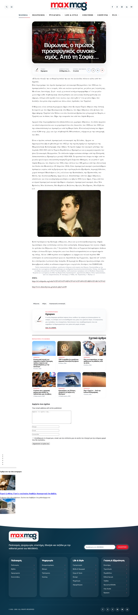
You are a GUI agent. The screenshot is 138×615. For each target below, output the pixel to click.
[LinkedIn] (127, 7)
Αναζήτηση (122, 547)
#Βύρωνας (36, 303)
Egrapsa (106, 592)
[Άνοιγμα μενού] (12, 7)
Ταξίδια (106, 581)
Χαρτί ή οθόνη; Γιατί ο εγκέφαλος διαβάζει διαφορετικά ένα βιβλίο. (28, 493)
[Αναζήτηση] (6, 7)
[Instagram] (122, 7)
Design (75, 577)
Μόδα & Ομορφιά (79, 569)
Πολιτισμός (15, 565)
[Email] (131, 7)
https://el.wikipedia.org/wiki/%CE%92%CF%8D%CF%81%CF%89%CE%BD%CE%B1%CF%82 (68, 281)
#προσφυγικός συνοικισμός (57, 303)
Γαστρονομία (77, 565)
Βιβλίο (13, 569)
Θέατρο (44, 569)
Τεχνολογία (108, 569)
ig (117, 609)
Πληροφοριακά (74, 39)
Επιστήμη (107, 565)
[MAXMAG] (69, 6)
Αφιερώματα (15, 573)
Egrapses (50, 314)
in (97, 70)
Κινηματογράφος (48, 565)
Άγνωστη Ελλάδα (110, 585)
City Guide (107, 589)
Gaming (44, 577)
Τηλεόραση (46, 573)
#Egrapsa (62, 39)
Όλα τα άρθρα (50, 328)
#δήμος (44, 303)
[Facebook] (112, 7)
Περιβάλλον (108, 573)
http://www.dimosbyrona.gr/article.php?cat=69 (49, 287)
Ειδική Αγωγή (108, 577)
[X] (117, 7)
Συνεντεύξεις (15, 577)
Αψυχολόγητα (77, 585)
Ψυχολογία (76, 581)
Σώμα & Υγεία (77, 573)
